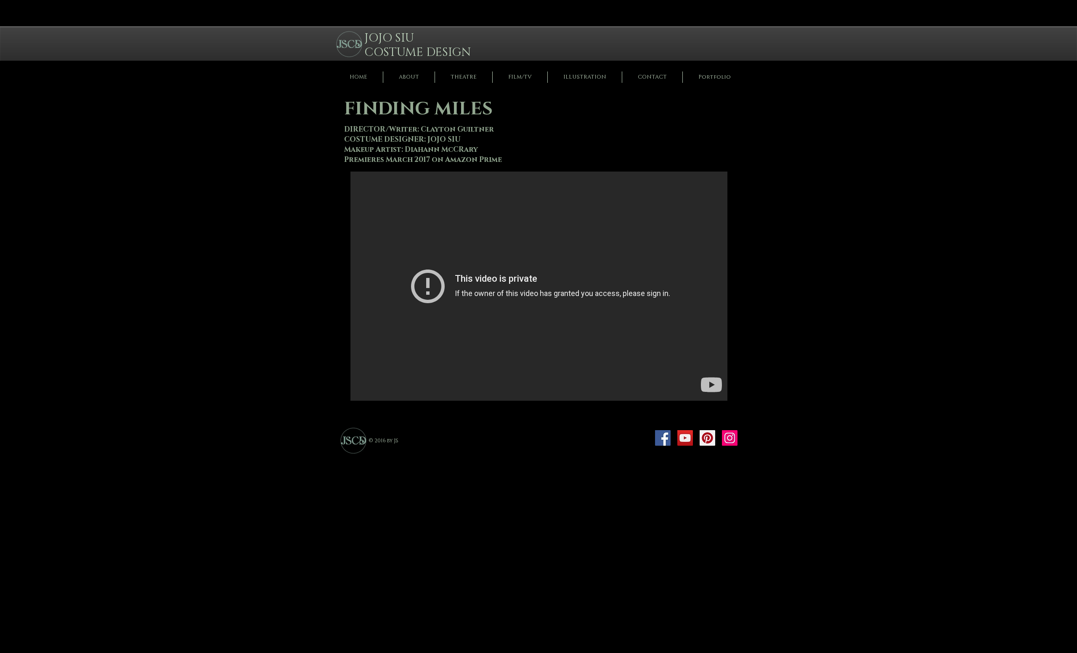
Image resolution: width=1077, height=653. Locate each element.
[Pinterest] (707, 438)
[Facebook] (663, 438)
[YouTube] (685, 438)
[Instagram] (729, 438)
